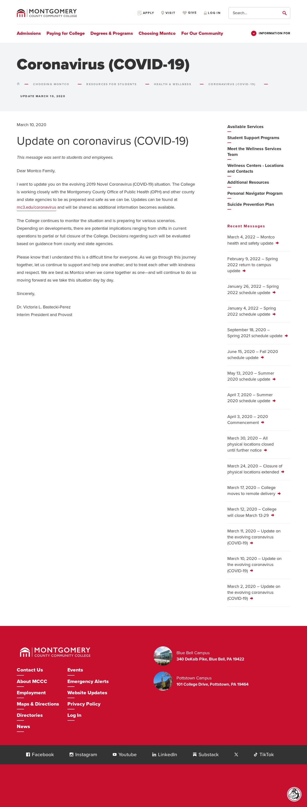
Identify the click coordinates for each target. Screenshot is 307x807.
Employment (31, 693)
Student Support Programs (253, 137)
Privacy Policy (83, 704)
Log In (74, 715)
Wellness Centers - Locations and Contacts (255, 168)
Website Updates (87, 693)
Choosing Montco (157, 33)
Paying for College (66, 33)
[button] (28, 754)
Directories (30, 715)
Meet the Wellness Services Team (254, 151)
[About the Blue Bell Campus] (165, 656)
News (23, 727)
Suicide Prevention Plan (250, 204)
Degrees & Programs (111, 33)
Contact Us (30, 670)
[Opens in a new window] (236, 754)
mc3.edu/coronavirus (36, 207)
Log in (214, 13)
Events (75, 670)
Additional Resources (248, 182)
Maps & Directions (38, 704)
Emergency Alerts (88, 681)
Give (192, 13)
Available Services (245, 126)
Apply (148, 13)
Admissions (29, 33)
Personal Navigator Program (255, 193)
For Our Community (202, 33)
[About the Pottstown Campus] (165, 681)
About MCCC (32, 681)
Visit (170, 13)
